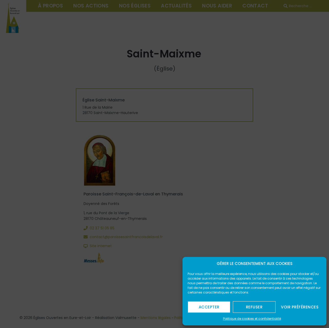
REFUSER (254, 307)
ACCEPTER (209, 307)
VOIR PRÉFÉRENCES (299, 307)
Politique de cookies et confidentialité (252, 318)
